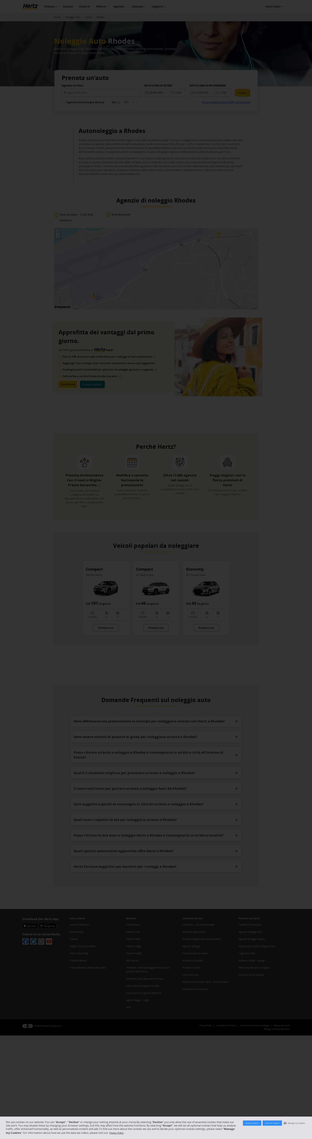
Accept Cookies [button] (252, 1123)
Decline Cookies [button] (272, 1123)
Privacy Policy (116, 1132)
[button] (294, 1123)
